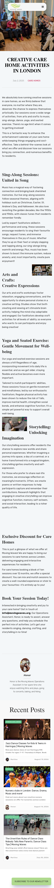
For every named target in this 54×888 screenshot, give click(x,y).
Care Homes (34, 81)
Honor (27, 675)
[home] (16, 7)
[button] (42, 6)
